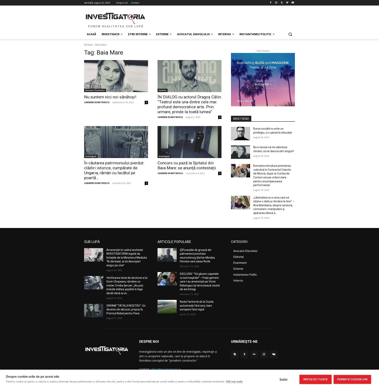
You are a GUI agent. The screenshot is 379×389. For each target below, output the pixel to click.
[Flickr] (254, 354)
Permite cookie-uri (352, 379)
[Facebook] (270, 3)
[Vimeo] (287, 3)
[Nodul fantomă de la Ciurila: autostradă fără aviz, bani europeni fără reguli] (167, 306)
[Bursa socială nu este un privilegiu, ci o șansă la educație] (240, 133)
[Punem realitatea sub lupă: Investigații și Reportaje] (115, 18)
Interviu (162, 90)
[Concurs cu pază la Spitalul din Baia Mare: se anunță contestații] (189, 142)
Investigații (91, 156)
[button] (290, 34)
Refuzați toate (315, 379)
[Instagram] (276, 3)
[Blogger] (235, 354)
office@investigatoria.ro (166, 369)
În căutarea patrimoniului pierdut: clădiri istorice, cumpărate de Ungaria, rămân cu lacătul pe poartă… (114, 170)
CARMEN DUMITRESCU (97, 102)
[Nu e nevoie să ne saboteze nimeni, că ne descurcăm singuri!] (240, 152)
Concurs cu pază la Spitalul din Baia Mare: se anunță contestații (187, 165)
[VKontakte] (274, 354)
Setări (283, 379)
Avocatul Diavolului (95, 90)
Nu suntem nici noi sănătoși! (110, 97)
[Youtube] (292, 3)
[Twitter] (282, 3)
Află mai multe (234, 381)
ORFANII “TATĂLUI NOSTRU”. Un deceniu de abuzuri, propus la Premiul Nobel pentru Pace (125, 309)
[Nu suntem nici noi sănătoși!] (116, 76)
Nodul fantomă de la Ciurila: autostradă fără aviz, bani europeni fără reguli (197, 305)
